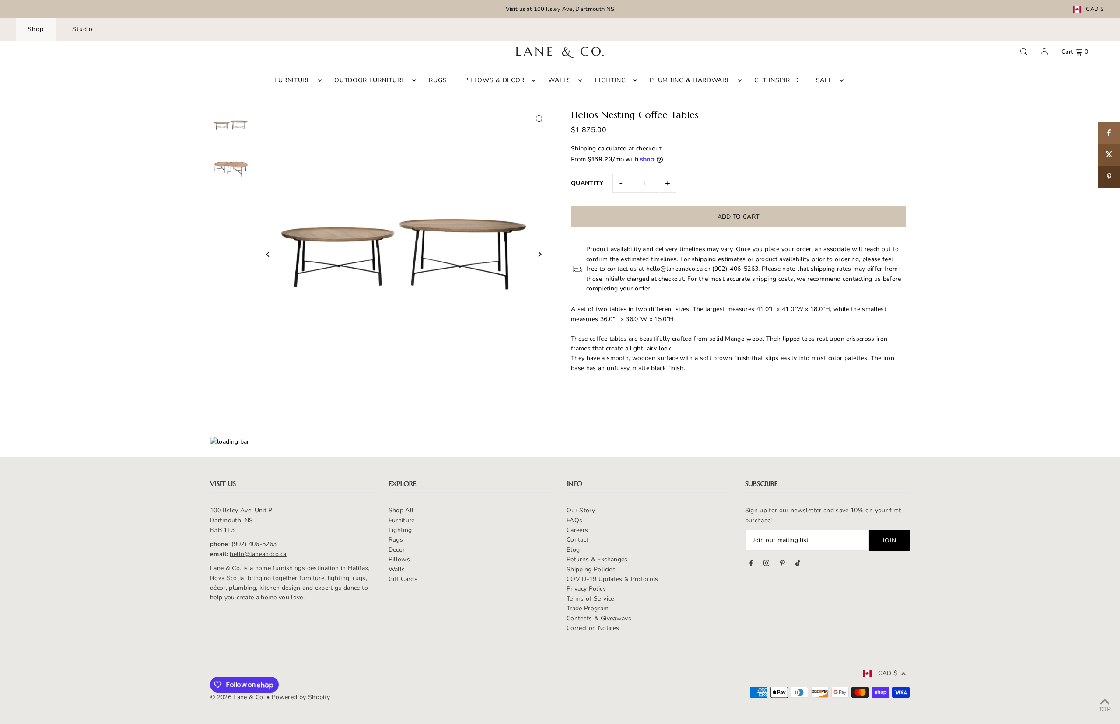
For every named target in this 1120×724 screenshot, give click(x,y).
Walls (396, 569)
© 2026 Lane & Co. (237, 697)
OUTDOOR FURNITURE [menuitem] (369, 80)
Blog (573, 550)
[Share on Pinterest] (1109, 177)
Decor (396, 550)
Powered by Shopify (301, 697)
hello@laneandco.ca (258, 554)
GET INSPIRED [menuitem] (776, 80)
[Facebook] (751, 564)
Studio (82, 29)
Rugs (395, 539)
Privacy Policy (586, 588)
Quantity (587, 183)
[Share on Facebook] (1109, 133)
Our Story (581, 510)
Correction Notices (593, 628)
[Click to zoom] (539, 119)
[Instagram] (766, 564)
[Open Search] (1024, 52)
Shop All (401, 510)
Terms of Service (590, 599)
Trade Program (588, 608)
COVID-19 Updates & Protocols (612, 579)
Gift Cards (403, 579)
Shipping (583, 148)
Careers (577, 530)
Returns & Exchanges (597, 559)
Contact (577, 539)
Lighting (400, 530)
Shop (36, 29)
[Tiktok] (797, 564)
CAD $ (1095, 9)
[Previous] (268, 254)
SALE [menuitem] (824, 80)
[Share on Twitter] (1109, 155)
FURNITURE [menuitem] (292, 80)
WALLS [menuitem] (559, 80)
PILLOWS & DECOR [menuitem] (494, 80)
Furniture (401, 520)
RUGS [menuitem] (438, 80)
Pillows (399, 559)
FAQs (574, 520)
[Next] (539, 254)
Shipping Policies (591, 569)
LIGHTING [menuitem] (610, 80)
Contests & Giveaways (599, 618)
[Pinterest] (782, 564)
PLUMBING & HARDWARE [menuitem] (690, 80)
